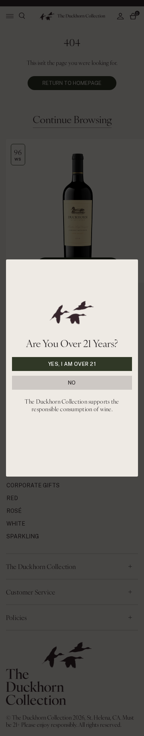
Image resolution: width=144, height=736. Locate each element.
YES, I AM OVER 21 (72, 364)
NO (72, 383)
